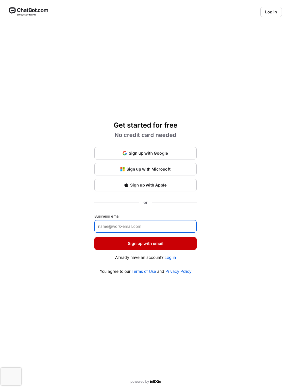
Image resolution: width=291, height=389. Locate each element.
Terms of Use (144, 271)
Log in (170, 257)
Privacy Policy (178, 271)
